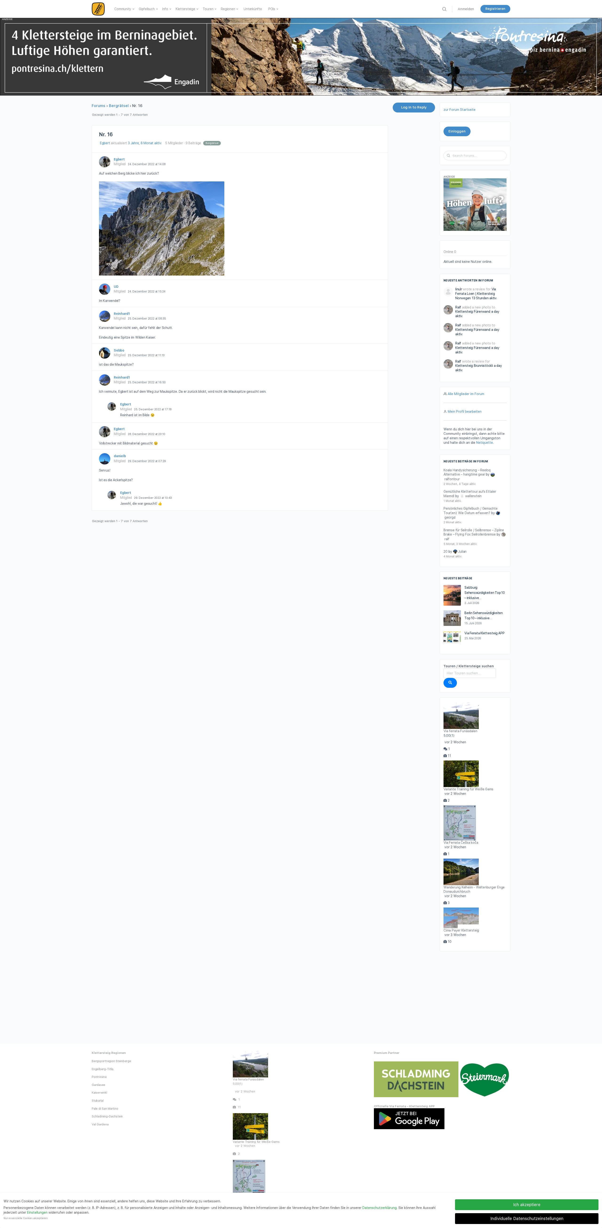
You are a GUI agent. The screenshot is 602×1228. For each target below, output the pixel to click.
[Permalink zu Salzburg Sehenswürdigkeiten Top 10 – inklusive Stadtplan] (452, 595)
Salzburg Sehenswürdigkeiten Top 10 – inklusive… (484, 593)
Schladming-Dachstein (107, 1116)
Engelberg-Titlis (103, 1069)
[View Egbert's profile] (104, 162)
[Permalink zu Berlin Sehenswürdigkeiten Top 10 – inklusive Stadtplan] (452, 618)
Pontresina (99, 1077)
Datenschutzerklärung (379, 1208)
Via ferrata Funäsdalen (460, 731)
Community (122, 9)
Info (165, 9)
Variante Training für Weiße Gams (468, 789)
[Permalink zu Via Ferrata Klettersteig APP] (452, 638)
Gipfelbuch (147, 9)
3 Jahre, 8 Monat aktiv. (145, 143)
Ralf (458, 307)
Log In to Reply (414, 107)
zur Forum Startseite (459, 110)
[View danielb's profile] (104, 458)
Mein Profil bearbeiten (465, 411)
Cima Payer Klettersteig (461, 930)
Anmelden (466, 9)
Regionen (228, 9)
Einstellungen (37, 1212)
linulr (458, 289)
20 (446, 551)
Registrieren (495, 9)
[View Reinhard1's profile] (104, 316)
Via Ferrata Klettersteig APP (484, 633)
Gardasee (98, 1085)
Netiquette (484, 442)
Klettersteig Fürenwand (472, 311)
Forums (98, 106)
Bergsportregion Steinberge (111, 1061)
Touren (208, 9)
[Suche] (450, 683)
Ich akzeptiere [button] (526, 1204)
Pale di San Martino (105, 1108)
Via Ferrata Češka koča (461, 842)
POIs (271, 9)
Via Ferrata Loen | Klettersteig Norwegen (475, 293)
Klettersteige (185, 9)
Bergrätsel (119, 106)
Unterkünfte (253, 9)
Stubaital (98, 1100)
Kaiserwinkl (99, 1092)
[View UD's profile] (104, 289)
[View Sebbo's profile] (104, 353)
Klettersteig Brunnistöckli (474, 366)
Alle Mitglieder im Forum (466, 394)
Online (450, 252)
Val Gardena (100, 1124)
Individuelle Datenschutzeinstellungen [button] (526, 1218)
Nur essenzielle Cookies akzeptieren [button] (26, 1218)
